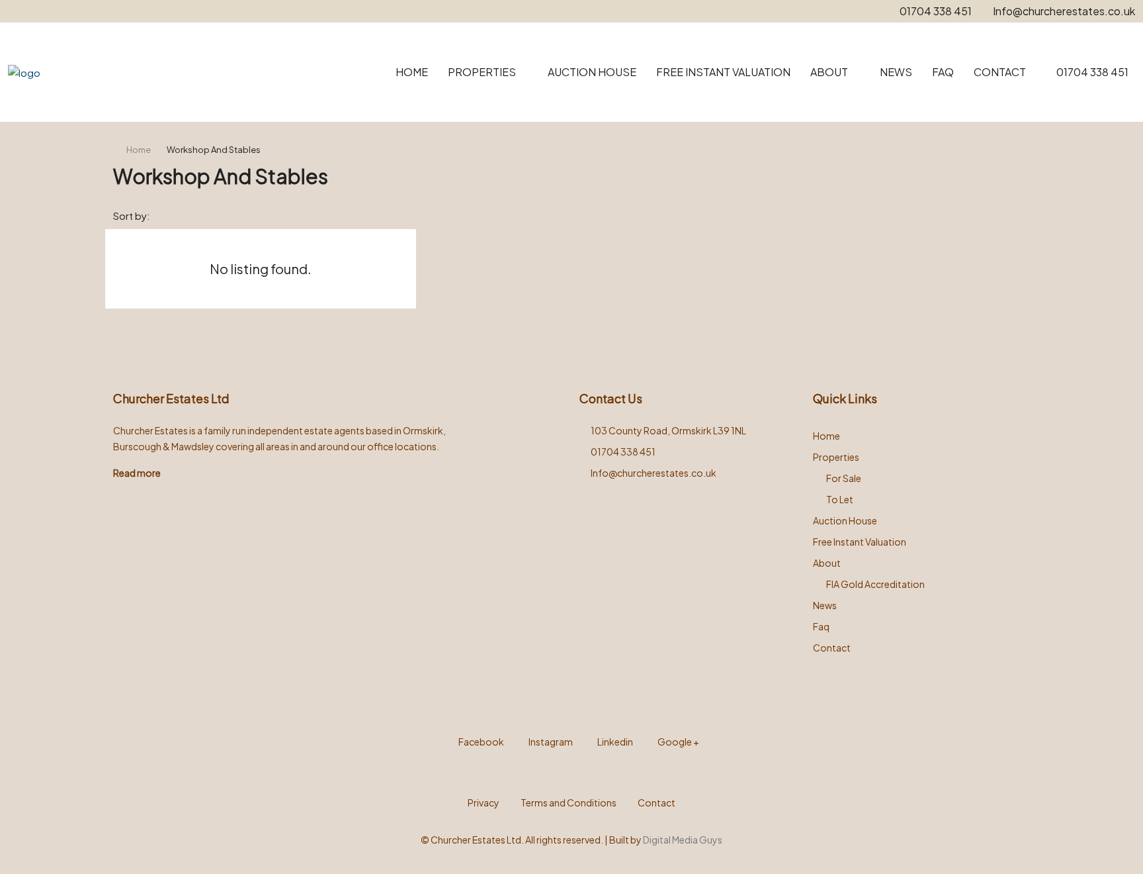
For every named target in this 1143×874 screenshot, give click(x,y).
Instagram (550, 742)
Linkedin (614, 742)
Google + (677, 742)
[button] (1006, 172)
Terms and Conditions (568, 802)
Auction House (592, 72)
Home (412, 72)
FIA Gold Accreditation (875, 584)
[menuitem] (1085, 71)
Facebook (480, 742)
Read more (137, 473)
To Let (839, 499)
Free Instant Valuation (723, 72)
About (829, 72)
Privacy (483, 802)
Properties (482, 72)
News (896, 72)
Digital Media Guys (682, 840)
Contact (1000, 72)
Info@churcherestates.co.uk (653, 473)
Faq (943, 72)
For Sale (843, 478)
